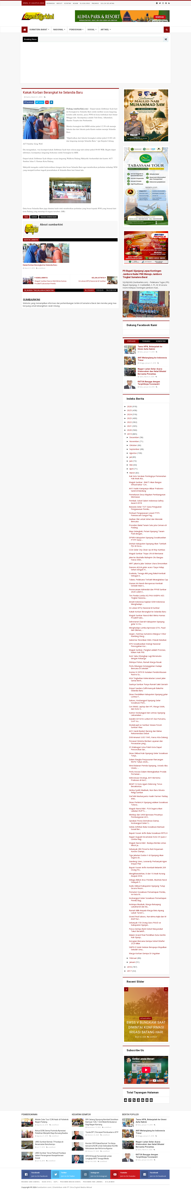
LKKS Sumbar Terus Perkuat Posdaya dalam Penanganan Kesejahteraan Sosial (50, 1155)
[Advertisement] (95, 61)
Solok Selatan (107, 3)
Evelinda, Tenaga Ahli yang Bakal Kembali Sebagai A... (147, 574)
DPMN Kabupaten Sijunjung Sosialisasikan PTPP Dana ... (147, 538)
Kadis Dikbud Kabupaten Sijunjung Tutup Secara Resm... (147, 887)
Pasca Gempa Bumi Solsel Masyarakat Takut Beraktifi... (146, 930)
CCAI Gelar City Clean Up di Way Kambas (147, 549)
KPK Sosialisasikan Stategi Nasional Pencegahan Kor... (144, 644)
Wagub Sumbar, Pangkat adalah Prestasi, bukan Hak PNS (147, 651)
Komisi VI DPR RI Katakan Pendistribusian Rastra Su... (147, 673)
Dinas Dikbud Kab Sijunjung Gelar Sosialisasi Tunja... (148, 754)
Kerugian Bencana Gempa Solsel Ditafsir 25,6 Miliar (147, 942)
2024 (129, 414)
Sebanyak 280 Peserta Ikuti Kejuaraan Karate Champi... (146, 850)
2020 (129, 430)
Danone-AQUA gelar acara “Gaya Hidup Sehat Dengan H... (146, 568)
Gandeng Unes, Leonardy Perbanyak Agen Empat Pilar (148, 862)
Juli (130, 457)
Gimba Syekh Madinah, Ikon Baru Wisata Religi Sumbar (146, 791)
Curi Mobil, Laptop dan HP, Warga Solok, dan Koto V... (147, 707)
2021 (129, 426)
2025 (129, 410)
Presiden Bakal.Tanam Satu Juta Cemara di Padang (148, 526)
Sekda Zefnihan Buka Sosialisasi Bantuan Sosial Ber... (146, 827)
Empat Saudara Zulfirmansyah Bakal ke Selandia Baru (146, 689)
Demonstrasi (145, 1004)
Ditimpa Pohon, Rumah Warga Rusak (145, 662)
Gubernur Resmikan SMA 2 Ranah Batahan (147, 640)
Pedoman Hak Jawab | (93, 1182)
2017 (129, 971)
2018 (129, 967)
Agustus (133, 453)
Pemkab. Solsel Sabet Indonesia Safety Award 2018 (146, 501)
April (131, 468)
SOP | (56, 1182)
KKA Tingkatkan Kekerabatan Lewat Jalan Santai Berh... (147, 679)
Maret (132, 472)
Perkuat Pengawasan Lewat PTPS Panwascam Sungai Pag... (144, 514)
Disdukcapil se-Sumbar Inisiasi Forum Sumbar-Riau (145, 726)
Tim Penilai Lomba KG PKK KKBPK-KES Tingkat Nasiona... (146, 596)
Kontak (67, 3)
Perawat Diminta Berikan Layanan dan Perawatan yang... (146, 742)
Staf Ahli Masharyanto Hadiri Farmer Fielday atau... (148, 797)
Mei (131, 464)
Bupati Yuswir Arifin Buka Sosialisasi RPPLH (148, 833)
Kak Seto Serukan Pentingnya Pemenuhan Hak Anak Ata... (147, 477)
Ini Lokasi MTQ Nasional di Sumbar (144, 608)
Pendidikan (75, 30)
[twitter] (160, 3)
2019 (129, 434)
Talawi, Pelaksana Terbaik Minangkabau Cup (148, 579)
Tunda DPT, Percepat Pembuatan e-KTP (101, 1132)
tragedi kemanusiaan (48, 217)
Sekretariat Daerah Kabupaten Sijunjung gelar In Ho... (146, 622)
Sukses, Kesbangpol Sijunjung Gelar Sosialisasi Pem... (145, 701)
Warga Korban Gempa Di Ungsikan (144, 953)
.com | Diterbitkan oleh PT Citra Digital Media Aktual (64, 1187)
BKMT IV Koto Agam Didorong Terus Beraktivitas (145, 785)
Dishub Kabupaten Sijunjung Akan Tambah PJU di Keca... (147, 544)
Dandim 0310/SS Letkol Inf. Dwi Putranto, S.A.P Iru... (147, 720)
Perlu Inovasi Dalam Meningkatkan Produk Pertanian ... (147, 772)
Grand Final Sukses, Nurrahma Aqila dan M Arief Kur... (147, 917)
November (134, 441)
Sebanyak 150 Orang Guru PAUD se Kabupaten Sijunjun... (145, 923)
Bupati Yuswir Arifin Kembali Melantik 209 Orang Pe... (147, 868)
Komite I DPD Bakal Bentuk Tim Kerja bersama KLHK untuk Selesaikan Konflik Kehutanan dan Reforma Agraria (101, 1145)
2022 (129, 422)
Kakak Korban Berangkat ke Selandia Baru (40, 265)
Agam (75, 3)
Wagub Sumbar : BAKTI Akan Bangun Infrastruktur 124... (145, 483)
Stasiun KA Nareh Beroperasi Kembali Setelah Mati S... (146, 584)
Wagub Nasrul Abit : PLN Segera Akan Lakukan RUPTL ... (145, 809)
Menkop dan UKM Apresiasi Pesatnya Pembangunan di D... (146, 815)
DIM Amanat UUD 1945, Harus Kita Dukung (148, 737)
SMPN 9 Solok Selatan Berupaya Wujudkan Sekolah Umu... (148, 948)
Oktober (133, 445)
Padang (95, 3)
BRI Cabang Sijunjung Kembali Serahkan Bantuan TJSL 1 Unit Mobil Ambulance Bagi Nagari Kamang (101, 1122)
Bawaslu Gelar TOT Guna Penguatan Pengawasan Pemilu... (145, 507)
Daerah (34, 217)
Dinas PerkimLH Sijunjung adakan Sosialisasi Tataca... (148, 803)
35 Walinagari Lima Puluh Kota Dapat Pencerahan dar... (145, 748)
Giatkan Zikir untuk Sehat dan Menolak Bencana (145, 520)
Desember (134, 437)
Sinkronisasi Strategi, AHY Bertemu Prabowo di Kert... (144, 778)
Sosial (91, 30)
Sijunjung (85, 3)
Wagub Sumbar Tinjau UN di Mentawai (146, 553)
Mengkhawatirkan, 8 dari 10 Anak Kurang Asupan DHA (147, 874)
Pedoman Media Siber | (70, 1182)
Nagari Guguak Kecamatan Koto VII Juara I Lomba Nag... (148, 837)
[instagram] (163, 3)
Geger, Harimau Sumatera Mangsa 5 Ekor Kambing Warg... (147, 634)
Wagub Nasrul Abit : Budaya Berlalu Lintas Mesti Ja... (147, 844)
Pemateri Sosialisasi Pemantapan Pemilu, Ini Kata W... (147, 893)
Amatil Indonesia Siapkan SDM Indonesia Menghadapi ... (147, 602)
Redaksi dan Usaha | (30, 1182)
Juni (131, 461)
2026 (129, 406)
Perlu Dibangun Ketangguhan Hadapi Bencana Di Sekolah (145, 667)
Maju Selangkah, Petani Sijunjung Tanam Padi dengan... (146, 532)
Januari (132, 962)
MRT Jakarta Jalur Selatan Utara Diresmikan (148, 563)
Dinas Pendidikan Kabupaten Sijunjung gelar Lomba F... (148, 695)
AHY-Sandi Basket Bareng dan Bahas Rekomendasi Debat (145, 732)
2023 (129, 418)
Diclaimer (109, 1182)
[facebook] (157, 3)
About (59, 3)
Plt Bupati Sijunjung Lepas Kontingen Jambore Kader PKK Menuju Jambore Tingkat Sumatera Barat (142, 274)
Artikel (105, 30)
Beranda (51, 3)
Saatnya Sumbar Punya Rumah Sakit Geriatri (148, 684)
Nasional (58, 30)
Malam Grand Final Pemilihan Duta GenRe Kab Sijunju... (147, 936)
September (134, 449)
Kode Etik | (47, 1182)
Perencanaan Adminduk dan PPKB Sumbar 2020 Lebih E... (147, 590)
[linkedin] (169, 3)
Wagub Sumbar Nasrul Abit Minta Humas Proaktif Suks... (147, 616)
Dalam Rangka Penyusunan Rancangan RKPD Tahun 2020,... (146, 760)
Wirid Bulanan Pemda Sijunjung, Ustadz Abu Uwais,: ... (148, 766)
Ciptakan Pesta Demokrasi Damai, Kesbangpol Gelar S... (144, 821)
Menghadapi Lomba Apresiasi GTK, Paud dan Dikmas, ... (147, 628)
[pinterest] (166, 3)
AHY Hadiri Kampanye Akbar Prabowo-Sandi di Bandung (146, 489)
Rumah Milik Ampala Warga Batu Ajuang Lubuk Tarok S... (146, 911)
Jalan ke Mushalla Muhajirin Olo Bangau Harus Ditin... (146, 558)
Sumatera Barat (38, 30)
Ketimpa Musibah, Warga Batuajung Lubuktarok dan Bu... (145, 905)
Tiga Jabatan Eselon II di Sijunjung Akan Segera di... (146, 856)
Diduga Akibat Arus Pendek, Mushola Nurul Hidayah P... (148, 880)
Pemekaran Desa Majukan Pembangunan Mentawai (147, 495)
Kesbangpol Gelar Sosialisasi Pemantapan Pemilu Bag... (147, 899)
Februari (133, 958)
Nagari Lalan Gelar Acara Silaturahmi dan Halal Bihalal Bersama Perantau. (152, 371)
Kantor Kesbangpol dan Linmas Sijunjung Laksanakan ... (147, 713)
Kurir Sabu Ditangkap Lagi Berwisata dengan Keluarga (145, 657)
